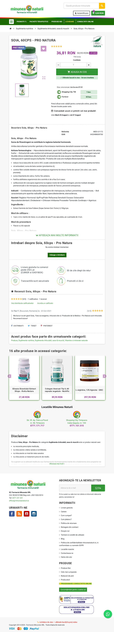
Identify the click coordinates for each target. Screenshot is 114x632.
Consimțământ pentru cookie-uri (73, 590)
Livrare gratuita (67, 508)
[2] (54, 46)
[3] (56, 46)
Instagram (34, 514)
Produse (14, 340)
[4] (59, 46)
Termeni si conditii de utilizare (72, 535)
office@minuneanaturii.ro (19, 501)
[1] (52, 46)
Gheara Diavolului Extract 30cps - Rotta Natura (24, 390)
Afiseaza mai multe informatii (58, 235)
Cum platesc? (66, 519)
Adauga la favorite (43, 48)
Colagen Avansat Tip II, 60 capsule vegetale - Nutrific (57, 390)
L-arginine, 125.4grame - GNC (89, 390)
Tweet (33, 326)
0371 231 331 (17, 498)
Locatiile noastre (67, 549)
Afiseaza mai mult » (57, 464)
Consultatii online (85, 22)
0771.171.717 (37, 425)
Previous (9, 376)
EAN (63, 134)
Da (99, 488)
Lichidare (69, 22)
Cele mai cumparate (69, 572)
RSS (19, 514)
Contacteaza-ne (67, 553)
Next (104, 376)
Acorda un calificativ (45, 303)
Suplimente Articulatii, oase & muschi (49, 340)
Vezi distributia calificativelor (22, 303)
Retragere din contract (69, 527)
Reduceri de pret (67, 576)
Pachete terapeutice (39, 22)
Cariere (63, 512)
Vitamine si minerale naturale (76, 340)
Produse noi (56, 22)
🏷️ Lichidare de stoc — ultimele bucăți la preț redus (57, 622)
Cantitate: (77, 60)
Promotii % (21, 22)
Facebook (12, 514)
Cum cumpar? (66, 515)
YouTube (26, 514)
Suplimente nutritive (26, 340)
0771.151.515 (77, 425)
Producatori (65, 580)
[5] (61, 46)
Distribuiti (18, 326)
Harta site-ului (66, 557)
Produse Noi (65, 568)
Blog (62, 539)
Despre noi (65, 531)
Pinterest (48, 326)
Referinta (65, 132)
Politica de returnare (69, 523)
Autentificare (81, 13)
